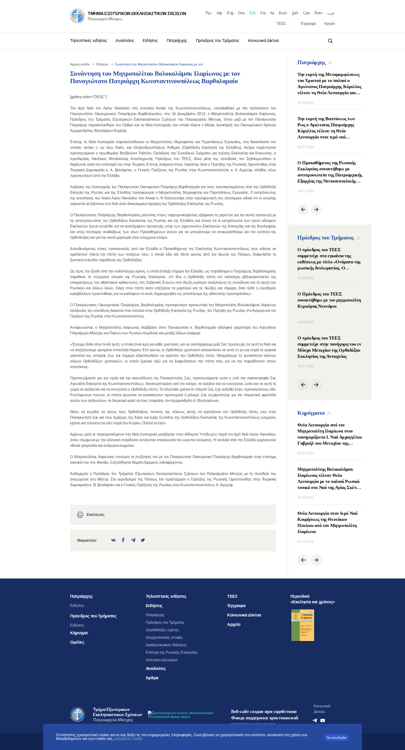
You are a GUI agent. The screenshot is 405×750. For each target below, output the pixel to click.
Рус (209, 13)
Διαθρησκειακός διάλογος (166, 645)
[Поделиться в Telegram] (133, 540)
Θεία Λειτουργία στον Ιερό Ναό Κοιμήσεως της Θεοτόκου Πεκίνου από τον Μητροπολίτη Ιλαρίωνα (327, 522)
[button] (303, 209)
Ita (272, 13)
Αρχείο (329, 24)
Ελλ (253, 13)
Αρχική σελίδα (80, 64)
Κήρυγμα (78, 633)
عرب (331, 13)
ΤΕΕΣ (281, 24)
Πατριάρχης (177, 40)
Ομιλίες (77, 642)
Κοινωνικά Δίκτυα (263, 40)
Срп (306, 13)
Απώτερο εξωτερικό (161, 660)
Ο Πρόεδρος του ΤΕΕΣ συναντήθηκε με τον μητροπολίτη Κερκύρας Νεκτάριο (329, 300)
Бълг (283, 13)
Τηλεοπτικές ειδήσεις (89, 40)
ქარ (295, 13)
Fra (263, 13)
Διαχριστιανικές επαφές (164, 637)
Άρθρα (152, 677)
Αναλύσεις (125, 40)
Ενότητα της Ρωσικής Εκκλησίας (172, 652)
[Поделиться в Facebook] (123, 540)
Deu (241, 13)
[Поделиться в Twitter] (142, 540)
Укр (219, 13)
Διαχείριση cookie (128, 739)
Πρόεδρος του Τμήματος (218, 40)
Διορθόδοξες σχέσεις (162, 630)
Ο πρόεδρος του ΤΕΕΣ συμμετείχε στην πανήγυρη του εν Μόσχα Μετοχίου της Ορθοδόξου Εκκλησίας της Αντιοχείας (329, 347)
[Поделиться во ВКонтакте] (113, 540)
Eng (230, 13)
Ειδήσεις (151, 40)
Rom (318, 13)
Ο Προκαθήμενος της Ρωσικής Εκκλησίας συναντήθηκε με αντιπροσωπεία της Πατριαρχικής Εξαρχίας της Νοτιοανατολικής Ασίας (329, 172)
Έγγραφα (308, 24)
